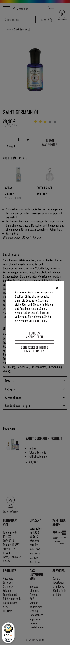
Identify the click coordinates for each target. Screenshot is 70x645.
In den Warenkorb (49, 142)
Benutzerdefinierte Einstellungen (34, 349)
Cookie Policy (40, 320)
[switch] (8, 640)
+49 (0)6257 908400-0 (10, 536)
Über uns (34, 590)
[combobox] (19, 19)
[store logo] (60, 14)
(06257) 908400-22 (12, 547)
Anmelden (22, 8)
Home (8, 29)
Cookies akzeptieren (34, 335)
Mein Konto (58, 586)
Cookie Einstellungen (37, 625)
